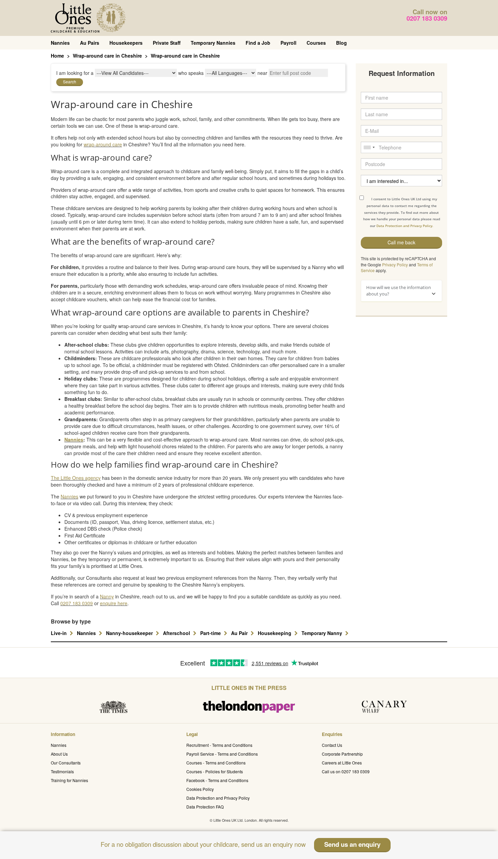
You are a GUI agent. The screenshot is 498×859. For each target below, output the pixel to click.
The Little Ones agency (76, 477)
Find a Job (258, 42)
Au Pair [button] (240, 633)
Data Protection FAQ (205, 807)
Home (57, 55)
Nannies (60, 42)
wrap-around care (103, 144)
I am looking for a (75, 72)
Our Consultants (66, 762)
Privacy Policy (395, 264)
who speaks (191, 72)
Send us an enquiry (352, 844)
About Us (59, 754)
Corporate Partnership (342, 754)
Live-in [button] (59, 633)
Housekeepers (126, 42)
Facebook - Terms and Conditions (217, 780)
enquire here (113, 603)
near (262, 72)
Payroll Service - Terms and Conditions (222, 754)
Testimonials (62, 771)
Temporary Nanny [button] (323, 633)
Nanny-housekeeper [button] (130, 633)
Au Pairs (89, 42)
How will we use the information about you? (398, 290)
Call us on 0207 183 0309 (346, 771)
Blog (341, 42)
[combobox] (369, 147)
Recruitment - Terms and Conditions (219, 745)
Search (69, 81)
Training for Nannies (69, 780)
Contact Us (332, 745)
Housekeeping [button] (275, 633)
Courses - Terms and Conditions (216, 762)
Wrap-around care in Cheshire (107, 55)
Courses (316, 42)
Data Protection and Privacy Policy (218, 798)
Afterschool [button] (177, 633)
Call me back (401, 242)
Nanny (107, 596)
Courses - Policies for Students (214, 771)
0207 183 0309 (427, 18)
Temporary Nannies (213, 42)
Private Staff (167, 42)
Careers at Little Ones (342, 762)
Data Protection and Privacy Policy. (404, 225)
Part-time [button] (211, 633)
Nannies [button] (87, 633)
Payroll (288, 42)
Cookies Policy (200, 789)
